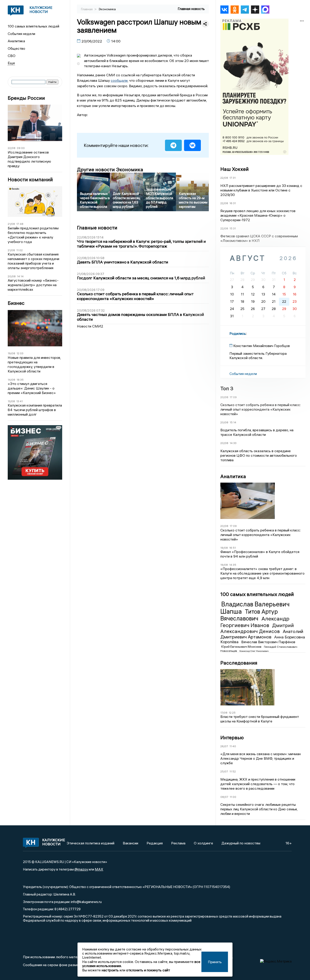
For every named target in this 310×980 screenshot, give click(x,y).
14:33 (233, 443)
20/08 (12, 276)
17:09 (233, 397)
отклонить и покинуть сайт (148, 970)
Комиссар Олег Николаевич (254, 651)
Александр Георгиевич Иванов (254, 621)
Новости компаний (30, 179)
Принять (215, 962)
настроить (110, 970)
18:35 (20, 379)
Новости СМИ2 (90, 326)
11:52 (232, 771)
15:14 (233, 422)
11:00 (233, 797)
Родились (237, 333)
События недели (21, 33)
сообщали (119, 80)
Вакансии (130, 843)
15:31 (232, 228)
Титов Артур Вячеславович (249, 615)
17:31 (232, 177)
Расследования (238, 663)
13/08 (11, 401)
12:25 (232, 712)
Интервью (232, 737)
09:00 (21, 148)
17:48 (19, 224)
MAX (99, 869)
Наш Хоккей (234, 169)
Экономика (107, 9)
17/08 (223, 712)
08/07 (224, 797)
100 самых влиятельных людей (33, 26)
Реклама (178, 843)
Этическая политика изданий (90, 843)
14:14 (20, 276)
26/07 (224, 746)
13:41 (19, 401)
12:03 (20, 353)
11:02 (19, 250)
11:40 (232, 746)
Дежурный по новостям (240, 843)
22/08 (11, 148)
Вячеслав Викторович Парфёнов (268, 642)
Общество (16, 48)
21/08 (11, 224)
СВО (11, 55)
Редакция (155, 843)
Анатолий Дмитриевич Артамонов (261, 634)
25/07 (224, 771)
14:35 (232, 564)
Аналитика (16, 41)
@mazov (81, 869)
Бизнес (16, 303)
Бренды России (26, 98)
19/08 (11, 353)
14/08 (11, 379)
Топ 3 (226, 388)
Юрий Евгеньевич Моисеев (241, 647)
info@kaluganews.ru (86, 901)
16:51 (232, 547)
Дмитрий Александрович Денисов (257, 628)
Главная (87, 9)
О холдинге (203, 843)
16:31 (232, 203)
